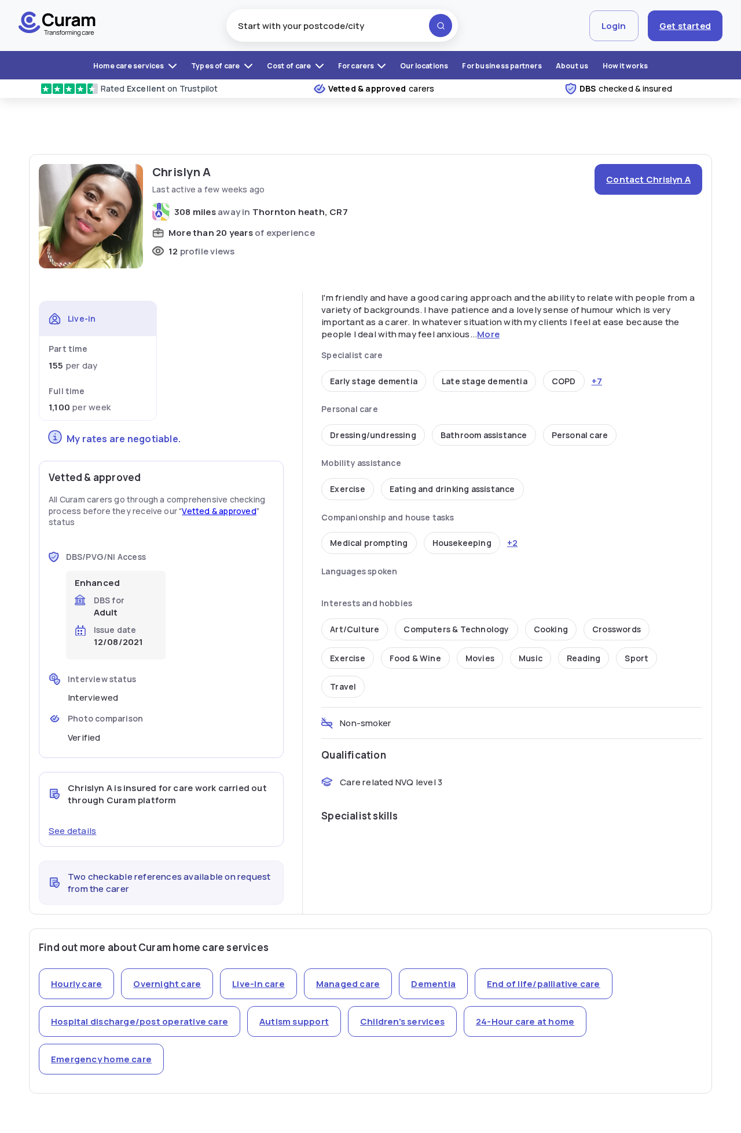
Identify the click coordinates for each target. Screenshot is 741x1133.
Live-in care (258, 984)
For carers (356, 66)
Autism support (294, 1021)
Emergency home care (101, 1059)
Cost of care (290, 66)
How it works (625, 66)
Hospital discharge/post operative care (139, 1021)
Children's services (402, 1021)
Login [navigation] (613, 26)
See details (72, 831)
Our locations (424, 66)
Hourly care (76, 984)
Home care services (129, 66)
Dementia (433, 984)
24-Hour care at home (525, 1021)
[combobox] (342, 25)
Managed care (348, 984)
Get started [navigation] (685, 26)
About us (572, 66)
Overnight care (167, 984)
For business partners (501, 66)
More (488, 334)
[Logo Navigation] (57, 25)
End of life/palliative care (543, 984)
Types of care (216, 66)
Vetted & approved (219, 510)
